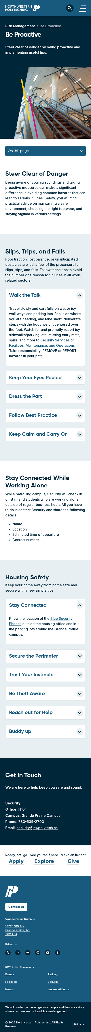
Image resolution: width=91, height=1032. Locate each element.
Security (53, 981)
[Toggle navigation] (82, 8)
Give (73, 861)
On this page (18, 151)
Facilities (11, 981)
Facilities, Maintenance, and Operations (42, 345)
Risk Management (20, 26)
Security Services (55, 340)
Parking (53, 974)
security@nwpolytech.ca (37, 828)
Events (9, 974)
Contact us (16, 906)
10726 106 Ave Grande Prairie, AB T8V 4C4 (17, 930)
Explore (44, 861)
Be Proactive (50, 26)
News (9, 989)
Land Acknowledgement (51, 1011)
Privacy (79, 1024)
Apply (16, 861)
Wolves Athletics (59, 989)
